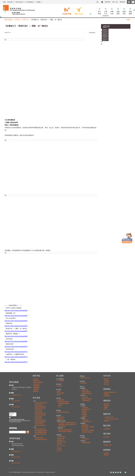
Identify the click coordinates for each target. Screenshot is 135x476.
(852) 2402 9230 (15, 401)
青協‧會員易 (19, 2)
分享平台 (17, 19)
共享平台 (25, 19)
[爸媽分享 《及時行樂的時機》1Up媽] (115, 44)
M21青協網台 (29, 2)
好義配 (38, 2)
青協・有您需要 (8, 2)
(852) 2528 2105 (15, 463)
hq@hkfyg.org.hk (16, 451)
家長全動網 (8, 19)
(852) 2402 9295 (15, 406)
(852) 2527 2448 (15, 457)
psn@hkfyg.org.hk (16, 395)
